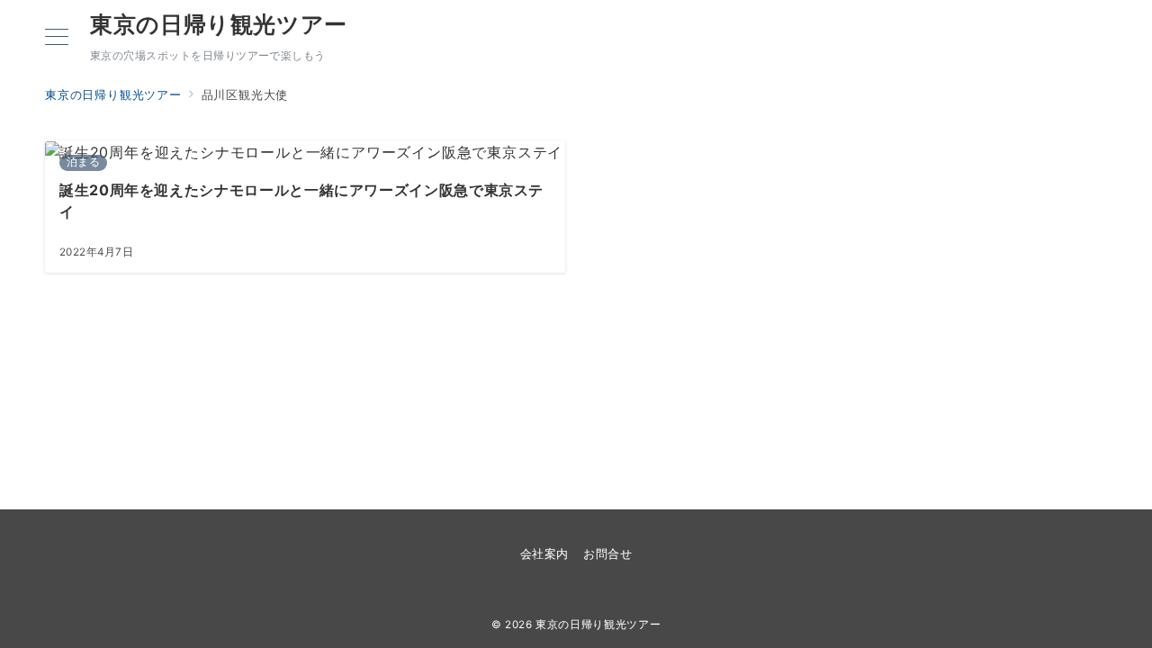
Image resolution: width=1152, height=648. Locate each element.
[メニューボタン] (56, 38)
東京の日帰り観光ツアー (218, 25)
